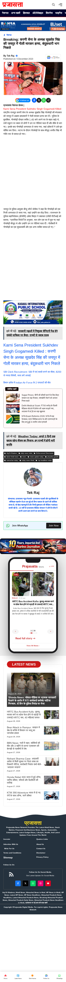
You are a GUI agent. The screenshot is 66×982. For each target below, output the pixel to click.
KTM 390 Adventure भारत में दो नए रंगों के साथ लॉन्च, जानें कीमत (23, 794)
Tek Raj (10, 55)
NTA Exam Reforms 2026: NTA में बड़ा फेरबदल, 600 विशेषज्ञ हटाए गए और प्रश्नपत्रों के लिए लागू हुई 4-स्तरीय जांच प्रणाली (39, 419)
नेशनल (5, 12)
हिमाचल (26, 12)
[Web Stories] (32, 977)
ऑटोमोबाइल (37, 12)
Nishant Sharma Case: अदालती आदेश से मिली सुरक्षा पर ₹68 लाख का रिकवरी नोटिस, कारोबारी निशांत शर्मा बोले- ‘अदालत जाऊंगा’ (24, 763)
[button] (53, 4)
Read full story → (25, 638)
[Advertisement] (33, 172)
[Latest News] (18, 977)
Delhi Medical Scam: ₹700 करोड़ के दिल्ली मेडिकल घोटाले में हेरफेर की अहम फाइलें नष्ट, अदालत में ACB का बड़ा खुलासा (39, 408)
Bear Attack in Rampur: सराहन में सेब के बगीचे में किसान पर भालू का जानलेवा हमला (23, 730)
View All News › (33, 646)
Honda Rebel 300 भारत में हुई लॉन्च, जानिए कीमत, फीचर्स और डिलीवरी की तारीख (24, 780)
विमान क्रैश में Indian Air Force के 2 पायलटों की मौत (27, 382)
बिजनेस (49, 12)
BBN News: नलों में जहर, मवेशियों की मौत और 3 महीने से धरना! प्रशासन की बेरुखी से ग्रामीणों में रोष (23, 746)
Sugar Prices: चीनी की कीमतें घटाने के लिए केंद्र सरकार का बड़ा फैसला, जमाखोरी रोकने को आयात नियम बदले (40, 398)
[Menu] (61, 5)
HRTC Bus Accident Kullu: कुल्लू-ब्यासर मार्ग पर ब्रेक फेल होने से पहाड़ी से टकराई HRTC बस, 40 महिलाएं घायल (24, 714)
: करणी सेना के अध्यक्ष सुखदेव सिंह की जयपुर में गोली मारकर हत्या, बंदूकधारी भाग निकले (31, 357)
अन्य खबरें (15, 12)
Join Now (54, 525)
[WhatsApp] (46, 977)
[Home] (5, 977)
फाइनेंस (58, 12)
